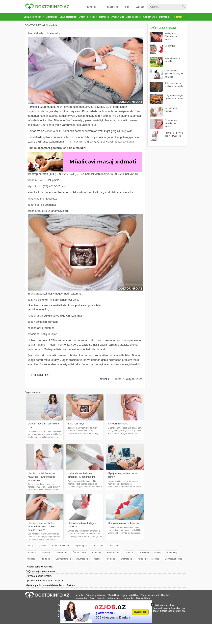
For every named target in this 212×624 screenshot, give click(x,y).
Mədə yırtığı (170, 46)
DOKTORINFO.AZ (35, 25)
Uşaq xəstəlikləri (68, 16)
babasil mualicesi (60, 545)
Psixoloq (141, 559)
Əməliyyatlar (117, 16)
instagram (111, 6)
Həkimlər (92, 6)
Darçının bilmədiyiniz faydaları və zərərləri (174, 97)
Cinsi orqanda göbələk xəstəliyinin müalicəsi (173, 73)
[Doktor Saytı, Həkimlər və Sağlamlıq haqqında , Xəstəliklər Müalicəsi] (47, 7)
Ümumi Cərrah (79, 552)
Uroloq (157, 552)
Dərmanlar (164, 16)
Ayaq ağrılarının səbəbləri (172, 59)
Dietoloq (155, 559)
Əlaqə (140, 6)
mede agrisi (98, 545)
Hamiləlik (104, 16)
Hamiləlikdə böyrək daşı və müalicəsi (173, 134)
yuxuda (42, 545)
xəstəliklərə (46, 293)
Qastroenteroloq (63, 559)
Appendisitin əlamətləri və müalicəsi (45, 580)
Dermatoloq (61, 552)
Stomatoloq (126, 559)
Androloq (31, 559)
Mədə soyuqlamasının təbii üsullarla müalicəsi (50, 585)
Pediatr (96, 559)
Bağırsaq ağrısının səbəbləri (41, 571)
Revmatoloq (82, 559)
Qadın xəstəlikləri (88, 16)
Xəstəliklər (51, 16)
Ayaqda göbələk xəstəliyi (39, 566)
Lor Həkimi (143, 552)
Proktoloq (45, 559)
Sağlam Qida (150, 16)
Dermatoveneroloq (173, 559)
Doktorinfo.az (35, 131)
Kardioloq (96, 552)
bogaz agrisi (81, 545)
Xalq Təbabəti (133, 16)
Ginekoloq (31, 552)
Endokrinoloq (112, 552)
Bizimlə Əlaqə (143, 598)
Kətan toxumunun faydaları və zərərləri (174, 84)
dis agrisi (114, 545)
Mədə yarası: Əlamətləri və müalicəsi (170, 36)
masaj (30, 545)
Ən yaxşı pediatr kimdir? (39, 575)
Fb (127, 6)
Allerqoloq (110, 559)
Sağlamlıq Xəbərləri (34, 16)
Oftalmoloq (171, 552)
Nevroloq (46, 552)
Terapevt (129, 552)
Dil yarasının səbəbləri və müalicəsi (170, 123)
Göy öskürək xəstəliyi (170, 109)
